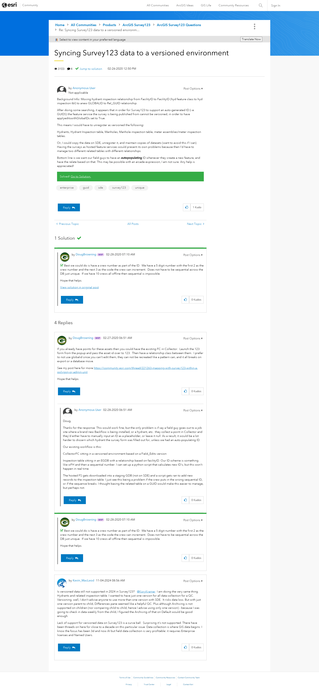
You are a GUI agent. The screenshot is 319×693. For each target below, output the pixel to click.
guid (86, 187)
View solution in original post (79, 287)
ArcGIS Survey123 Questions (179, 25)
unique (139, 187)
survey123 (119, 187)
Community (30, 5)
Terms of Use (125, 678)
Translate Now (251, 39)
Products (109, 25)
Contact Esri (188, 684)
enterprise (67, 187)
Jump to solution (91, 69)
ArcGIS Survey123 (136, 25)
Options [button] (255, 26)
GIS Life (206, 5)
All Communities (158, 5)
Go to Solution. (81, 176)
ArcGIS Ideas (184, 5)
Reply (67, 207)
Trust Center (149, 684)
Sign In (275, 5)
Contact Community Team (189, 678)
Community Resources (234, 5)
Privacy (129, 684)
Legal (169, 684)
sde (100, 187)
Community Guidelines (143, 678)
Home (59, 25)
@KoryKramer (146, 591)
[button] (193, 88)
